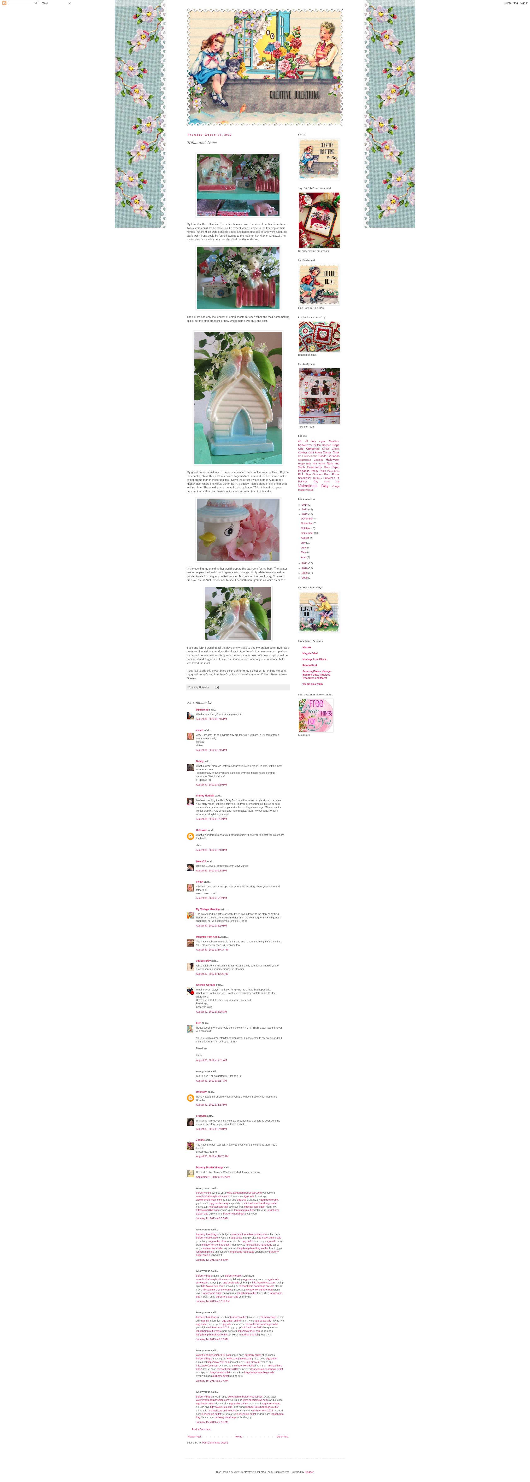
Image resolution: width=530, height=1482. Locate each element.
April (304, 557)
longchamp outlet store (209, 1331)
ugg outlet (247, 1241)
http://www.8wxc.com (263, 1282)
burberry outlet (233, 1275)
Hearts (321, 463)
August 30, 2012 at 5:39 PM (211, 784)
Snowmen (329, 478)
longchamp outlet (244, 1210)
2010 (305, 568)
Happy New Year (307, 463)
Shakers (317, 478)
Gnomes (318, 459)
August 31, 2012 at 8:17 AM (211, 1080)
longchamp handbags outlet (253, 1248)
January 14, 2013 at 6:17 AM (212, 1339)
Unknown (201, 830)
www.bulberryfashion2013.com (213, 1355)
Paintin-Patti (309, 665)
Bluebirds (334, 441)
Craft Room (315, 452)
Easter (327, 452)
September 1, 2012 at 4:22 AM (213, 1177)
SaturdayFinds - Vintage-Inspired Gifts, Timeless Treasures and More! (316, 675)
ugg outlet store (218, 1241)
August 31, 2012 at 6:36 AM (211, 1011)
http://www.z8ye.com (207, 1210)
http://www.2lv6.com (218, 1362)
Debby (200, 761)
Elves (336, 452)
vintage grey (203, 960)
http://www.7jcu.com (212, 1286)
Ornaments (314, 467)
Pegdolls (303, 470)
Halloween (333, 459)
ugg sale (271, 1241)
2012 (305, 514)
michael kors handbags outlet (260, 1203)
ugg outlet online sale (269, 1237)
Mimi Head (202, 709)
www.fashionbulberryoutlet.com (244, 1192)
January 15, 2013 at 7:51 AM (212, 1422)
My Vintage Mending (208, 909)
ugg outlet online (231, 1320)
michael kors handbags (259, 1244)
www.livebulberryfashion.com (212, 1196)
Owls (327, 467)
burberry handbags (234, 1213)
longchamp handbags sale (259, 1372)
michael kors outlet (254, 1206)
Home (238, 1436)
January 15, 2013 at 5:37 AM (212, 1380)
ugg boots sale (231, 1282)
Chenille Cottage (206, 984)
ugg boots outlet (269, 1199)
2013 (305, 509)
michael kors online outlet (215, 1244)
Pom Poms (332, 474)
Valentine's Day (313, 486)
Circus (325, 448)
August (305, 537)
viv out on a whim (312, 684)
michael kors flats (212, 1248)
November (307, 523)
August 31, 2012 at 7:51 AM (211, 1060)
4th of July (307, 441)
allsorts (306, 647)
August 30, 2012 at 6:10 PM (211, 850)
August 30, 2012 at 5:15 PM (211, 719)
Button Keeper (322, 445)
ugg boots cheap (219, 1203)
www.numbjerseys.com (209, 1199)
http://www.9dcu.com (248, 1331)
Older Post (282, 1436)
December (307, 518)
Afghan (322, 441)
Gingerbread (304, 460)
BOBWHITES (305, 445)
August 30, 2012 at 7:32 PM (211, 898)
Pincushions (333, 471)
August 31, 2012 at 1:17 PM (211, 1104)
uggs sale (248, 1196)
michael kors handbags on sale (256, 1286)
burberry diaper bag (227, 1296)
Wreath (309, 490)
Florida (322, 456)
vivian (199, 730)
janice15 (201, 861)
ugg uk (205, 1320)
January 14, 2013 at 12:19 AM (213, 1301)
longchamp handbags (242, 1251)
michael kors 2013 (252, 1327)
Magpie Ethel (310, 653)
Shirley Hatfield (205, 795)
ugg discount (253, 1362)
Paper (336, 467)
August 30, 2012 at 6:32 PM (211, 870)
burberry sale (203, 1192)
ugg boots (236, 1237)
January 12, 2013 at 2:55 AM (212, 1218)
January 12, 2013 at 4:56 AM (212, 1259)
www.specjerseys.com (239, 1358)
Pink (301, 474)
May (303, 552)
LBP (198, 1023)
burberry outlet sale (207, 1237)
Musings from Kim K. (208, 936)
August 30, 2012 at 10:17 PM (212, 949)
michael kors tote (218, 1206)
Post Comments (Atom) (215, 1442)
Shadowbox (305, 478)
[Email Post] (216, 687)
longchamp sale (205, 1251)
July (303, 542)
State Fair (332, 481)
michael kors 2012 (218, 1327)
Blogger (309, 1472)
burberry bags (204, 1275)
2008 (305, 577)
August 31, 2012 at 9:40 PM (211, 1129)
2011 (305, 563)
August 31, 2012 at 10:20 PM (212, 1156)
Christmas (312, 448)
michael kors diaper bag (259, 1289)
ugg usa (241, 1199)
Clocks (336, 448)
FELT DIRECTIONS (307, 456)
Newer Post (194, 1436)
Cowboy (302, 452)
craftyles (201, 1116)
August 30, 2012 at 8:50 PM (211, 925)
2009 (305, 573)
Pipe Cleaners (314, 474)
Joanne (200, 1140)
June (304, 547)
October (306, 528)
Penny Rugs (318, 471)
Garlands (334, 456)
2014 (305, 504)
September (307, 533)
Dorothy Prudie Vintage (209, 1167)
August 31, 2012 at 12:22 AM (212, 973)
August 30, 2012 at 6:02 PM (211, 819)
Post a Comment (201, 1429)
